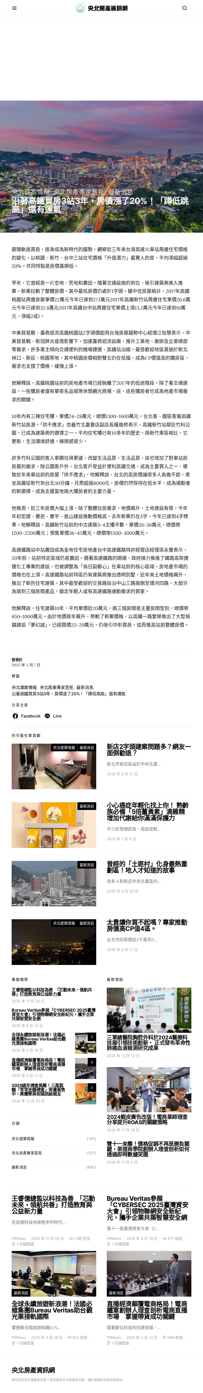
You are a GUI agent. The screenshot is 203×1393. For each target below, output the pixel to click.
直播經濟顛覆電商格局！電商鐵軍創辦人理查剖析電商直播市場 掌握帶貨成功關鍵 (38, 1064)
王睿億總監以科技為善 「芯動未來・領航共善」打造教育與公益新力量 (52, 992)
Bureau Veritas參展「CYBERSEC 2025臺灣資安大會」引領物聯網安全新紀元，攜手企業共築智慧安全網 (53, 1014)
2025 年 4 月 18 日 (27, 1025)
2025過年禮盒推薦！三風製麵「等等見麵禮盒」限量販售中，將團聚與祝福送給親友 (38, 1089)
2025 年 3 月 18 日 (27, 1050)
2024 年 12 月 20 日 (28, 1101)
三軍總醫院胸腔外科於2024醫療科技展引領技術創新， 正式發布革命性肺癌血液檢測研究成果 (149, 1042)
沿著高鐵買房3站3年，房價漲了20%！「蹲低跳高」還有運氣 (69, 693)
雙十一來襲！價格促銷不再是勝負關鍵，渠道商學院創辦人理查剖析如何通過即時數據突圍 (148, 1149)
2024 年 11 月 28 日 (123, 1130)
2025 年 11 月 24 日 (28, 1001)
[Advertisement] (101, 64)
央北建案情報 (30, 192)
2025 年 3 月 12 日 (27, 1075)
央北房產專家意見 (79, 192)
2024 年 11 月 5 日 (122, 1162)
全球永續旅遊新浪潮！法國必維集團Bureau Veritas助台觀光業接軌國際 (39, 1039)
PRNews (19, 1238)
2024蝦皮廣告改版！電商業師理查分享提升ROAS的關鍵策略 (147, 1119)
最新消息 (120, 192)
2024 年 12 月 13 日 (123, 1055)
